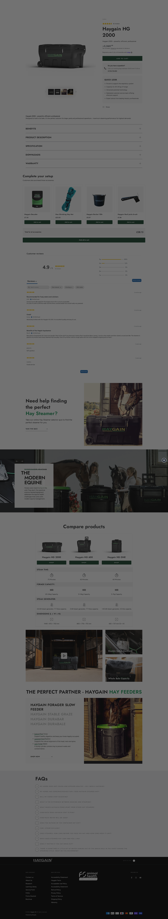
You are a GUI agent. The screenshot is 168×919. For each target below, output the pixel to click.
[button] (164, 460)
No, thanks (81, 482)
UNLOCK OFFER (83, 473)
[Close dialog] (119, 435)
